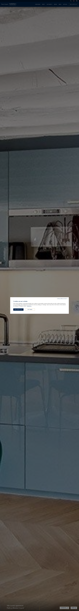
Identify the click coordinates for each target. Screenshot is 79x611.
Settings (30, 309)
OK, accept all (18, 309)
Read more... (29, 306)
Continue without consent (62, 298)
